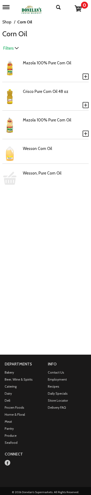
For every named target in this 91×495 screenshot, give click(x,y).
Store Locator (58, 400)
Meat (8, 421)
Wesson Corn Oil (37, 148)
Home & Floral (15, 414)
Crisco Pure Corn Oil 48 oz (45, 91)
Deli (7, 400)
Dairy (8, 393)
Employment (57, 379)
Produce (11, 435)
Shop (6, 22)
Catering (11, 386)
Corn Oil (24, 22)
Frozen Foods (14, 407)
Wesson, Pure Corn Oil (42, 173)
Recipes (53, 386)
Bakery (9, 372)
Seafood (11, 442)
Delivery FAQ (57, 407)
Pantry (9, 428)
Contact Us (56, 372)
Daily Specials (58, 393)
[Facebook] (7, 463)
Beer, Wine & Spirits (19, 379)
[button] (86, 76)
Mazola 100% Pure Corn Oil (47, 63)
